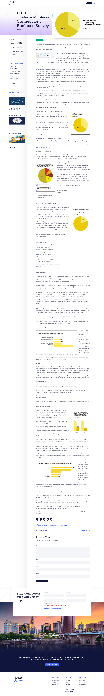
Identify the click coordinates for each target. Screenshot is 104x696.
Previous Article (43, 530)
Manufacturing (15, 73)
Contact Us (67, 680)
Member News (15, 78)
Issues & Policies (15, 71)
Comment (38, 545)
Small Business (15, 81)
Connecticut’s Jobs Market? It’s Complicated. (18, 48)
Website (37, 573)
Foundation (53, 3)
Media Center (14, 76)
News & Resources (36, 3)
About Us (26, 3)
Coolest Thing (80, 3)
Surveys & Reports (53, 525)
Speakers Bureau (69, 691)
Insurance (61, 3)
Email (37, 566)
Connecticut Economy (41, 525)
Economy (13, 66)
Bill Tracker (81, 686)
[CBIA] (12, 3)
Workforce (14, 83)
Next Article (84, 530)
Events (46, 3)
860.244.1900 (55, 684)
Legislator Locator (83, 682)
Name (37, 559)
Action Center (82, 680)
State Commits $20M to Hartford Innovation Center (17, 53)
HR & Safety (14, 68)
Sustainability (63, 525)
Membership (70, 3)
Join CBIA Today (52, 664)
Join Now (89, 3)
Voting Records (82, 684)
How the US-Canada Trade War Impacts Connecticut (16, 43)
